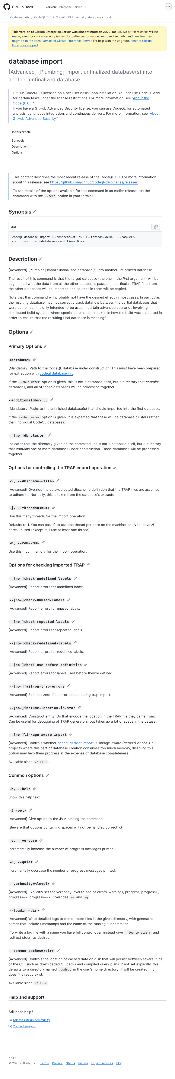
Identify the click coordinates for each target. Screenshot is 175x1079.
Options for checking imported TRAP (47, 565)
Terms (44, 1063)
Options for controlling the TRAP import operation (60, 467)
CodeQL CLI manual (70, 17)
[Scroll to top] (165, 1069)
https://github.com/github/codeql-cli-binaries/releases (94, 182)
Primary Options (25, 346)
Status (70, 1063)
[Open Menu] (168, 6)
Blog (119, 1063)
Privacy (57, 1063)
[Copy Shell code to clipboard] (155, 227)
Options (18, 332)
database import (99, 17)
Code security (20, 17)
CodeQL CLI (42, 17)
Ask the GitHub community (31, 1020)
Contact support (24, 1026)
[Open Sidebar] (5, 17)
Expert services (102, 1063)
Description (23, 259)
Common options (26, 775)
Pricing (83, 1063)
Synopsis (20, 212)
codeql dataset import (75, 743)
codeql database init (56, 373)
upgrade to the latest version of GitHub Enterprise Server (51, 40)
